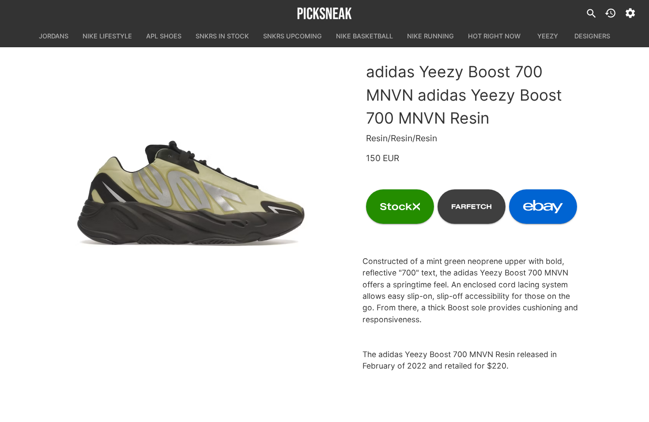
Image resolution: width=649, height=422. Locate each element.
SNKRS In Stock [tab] (222, 36)
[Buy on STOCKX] (400, 206)
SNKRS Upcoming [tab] (292, 36)
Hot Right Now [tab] (494, 36)
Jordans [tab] (53, 36)
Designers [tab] (592, 36)
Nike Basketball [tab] (364, 36)
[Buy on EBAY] (543, 206)
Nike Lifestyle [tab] (107, 36)
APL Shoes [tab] (163, 36)
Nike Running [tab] (430, 36)
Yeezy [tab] (547, 36)
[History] (610, 13)
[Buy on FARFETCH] (472, 206)
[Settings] (630, 13)
